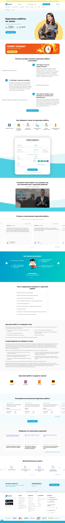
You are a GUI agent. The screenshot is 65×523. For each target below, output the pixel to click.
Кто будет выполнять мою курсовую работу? (25, 292)
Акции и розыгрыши (31, 504)
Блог (35, 6)
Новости (39, 500)
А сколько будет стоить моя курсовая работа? (25, 298)
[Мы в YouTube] (52, 512)
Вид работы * (19, 145)
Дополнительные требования (32, 154)
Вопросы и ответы (31, 503)
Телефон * (36, 156)
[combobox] (24, 147)
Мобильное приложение (42, 498)
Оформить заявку (46, 4)
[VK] (44, 161)
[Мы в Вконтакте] (50, 508)
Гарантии (27, 6)
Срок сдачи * (45, 149)
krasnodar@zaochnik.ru (53, 499)
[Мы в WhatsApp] (54, 508)
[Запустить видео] (32, 198)
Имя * (18, 156)
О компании (22, 6)
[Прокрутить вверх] (63, 519)
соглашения (40, 172)
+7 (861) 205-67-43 (52, 497)
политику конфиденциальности (33, 172)
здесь (6, 486)
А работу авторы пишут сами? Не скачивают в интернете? (27, 295)
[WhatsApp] (41, 161)
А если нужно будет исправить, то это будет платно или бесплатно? (29, 306)
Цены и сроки (7, 6)
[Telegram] (39, 161)
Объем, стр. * (36, 149)
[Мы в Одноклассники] (50, 512)
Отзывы (31, 6)
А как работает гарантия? (21, 309)
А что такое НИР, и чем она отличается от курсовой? (26, 314)
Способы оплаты (15, 6)
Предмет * (36, 145)
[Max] (47, 161)
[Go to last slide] (5, 231)
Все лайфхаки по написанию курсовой (52, 451)
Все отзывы (57, 246)
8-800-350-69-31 (36, 483)
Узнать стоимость (11, 32)
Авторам (19, 4)
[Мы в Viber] (52, 508)
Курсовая (13, 225)
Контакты (43, 6)
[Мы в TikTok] (54, 512)
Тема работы (19, 149)
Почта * (18, 163)
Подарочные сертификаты (32, 506)
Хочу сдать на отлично (32, 110)
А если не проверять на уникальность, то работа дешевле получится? (29, 300)
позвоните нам (12, 486)
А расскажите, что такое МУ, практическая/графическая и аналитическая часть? (31, 311)
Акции (39, 6)
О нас (39, 497)
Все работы (57, 416)
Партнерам (39, 504)
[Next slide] (60, 231)
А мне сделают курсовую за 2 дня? (23, 303)
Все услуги (58, 474)
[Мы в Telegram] (48, 508)
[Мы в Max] (56, 508)
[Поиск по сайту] (58, 7)
